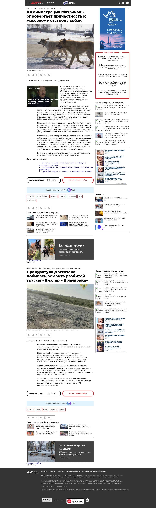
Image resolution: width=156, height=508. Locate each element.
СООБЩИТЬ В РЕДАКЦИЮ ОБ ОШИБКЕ (94, 471)
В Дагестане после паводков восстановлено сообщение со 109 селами (80, 433)
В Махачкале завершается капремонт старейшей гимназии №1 (80, 426)
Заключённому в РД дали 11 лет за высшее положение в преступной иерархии (112, 84)
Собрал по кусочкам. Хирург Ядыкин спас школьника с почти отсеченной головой (117, 128)
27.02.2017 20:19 (31, 8)
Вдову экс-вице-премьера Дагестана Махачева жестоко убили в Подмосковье (112, 58)
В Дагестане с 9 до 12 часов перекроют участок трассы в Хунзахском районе (45, 426)
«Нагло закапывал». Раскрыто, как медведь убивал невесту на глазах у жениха (116, 310)
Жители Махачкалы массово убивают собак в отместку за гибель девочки (78, 217)
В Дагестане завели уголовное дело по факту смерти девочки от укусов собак (47, 224)
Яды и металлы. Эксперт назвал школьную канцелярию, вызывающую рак (115, 303)
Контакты (44, 471)
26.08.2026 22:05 (32, 268)
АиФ (43, 70)
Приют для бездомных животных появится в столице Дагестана (47, 216)
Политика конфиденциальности (69, 471)
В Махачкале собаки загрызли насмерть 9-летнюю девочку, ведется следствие (46, 230)
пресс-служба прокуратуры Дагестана (66, 330)
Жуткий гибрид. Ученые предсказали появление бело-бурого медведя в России (117, 121)
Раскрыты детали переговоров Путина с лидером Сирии (114, 205)
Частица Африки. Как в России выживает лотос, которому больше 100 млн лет (116, 275)
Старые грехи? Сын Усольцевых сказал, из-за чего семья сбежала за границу (116, 282)
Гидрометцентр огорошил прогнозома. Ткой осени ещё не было (116, 212)
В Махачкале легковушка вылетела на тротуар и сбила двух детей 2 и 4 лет (112, 75)
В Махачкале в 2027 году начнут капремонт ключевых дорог (46, 432)
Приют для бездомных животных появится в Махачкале (66, 172)
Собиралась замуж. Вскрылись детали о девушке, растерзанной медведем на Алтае (115, 142)
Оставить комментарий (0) (78, 180)
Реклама (53, 471)
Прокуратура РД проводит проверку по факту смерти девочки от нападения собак (78, 224)
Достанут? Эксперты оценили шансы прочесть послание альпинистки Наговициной (117, 107)
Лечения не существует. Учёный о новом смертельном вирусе (116, 113)
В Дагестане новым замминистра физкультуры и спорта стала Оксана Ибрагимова (112, 67)
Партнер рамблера (59, 500)
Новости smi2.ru (34, 260)
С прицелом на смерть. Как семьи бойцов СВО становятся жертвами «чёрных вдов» (112, 92)
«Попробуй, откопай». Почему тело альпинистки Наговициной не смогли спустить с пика (116, 135)
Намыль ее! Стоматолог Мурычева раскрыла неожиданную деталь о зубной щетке (116, 289)
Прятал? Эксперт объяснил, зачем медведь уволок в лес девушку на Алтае (116, 296)
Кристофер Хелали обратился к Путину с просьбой (114, 219)
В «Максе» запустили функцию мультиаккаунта (114, 226)
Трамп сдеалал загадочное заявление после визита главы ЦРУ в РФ (116, 199)
